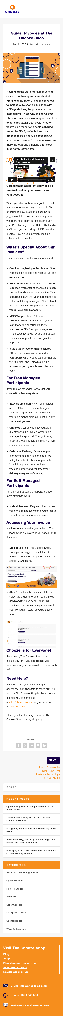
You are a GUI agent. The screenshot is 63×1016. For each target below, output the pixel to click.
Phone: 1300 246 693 (24, 995)
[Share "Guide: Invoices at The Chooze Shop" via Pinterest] (25, 745)
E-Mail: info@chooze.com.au (29, 985)
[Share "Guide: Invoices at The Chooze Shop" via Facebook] (18, 745)
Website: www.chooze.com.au (30, 1004)
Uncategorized (14, 920)
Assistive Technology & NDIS (22, 872)
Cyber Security (14, 880)
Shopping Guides (16, 912)
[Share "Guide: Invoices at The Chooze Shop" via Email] (38, 745)
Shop (6, 958)
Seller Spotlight (14, 904)
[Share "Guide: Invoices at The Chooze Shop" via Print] (44, 745)
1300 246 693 (17, 706)
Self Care (11, 896)
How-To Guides (14, 888)
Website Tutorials (40, 44)
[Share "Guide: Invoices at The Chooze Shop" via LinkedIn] (31, 745)
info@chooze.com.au (21, 702)
